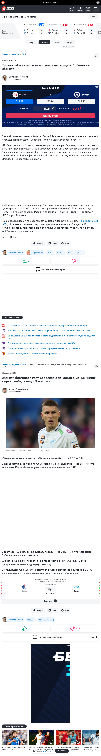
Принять (61, 751)
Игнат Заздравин (18, 389)
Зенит (76, 591)
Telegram (40, 243)
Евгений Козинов (18, 77)
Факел (24, 591)
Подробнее (47, 752)
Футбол (16, 54)
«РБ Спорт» (14, 237)
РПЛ (24, 54)
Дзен (54, 243)
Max (67, 243)
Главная (6, 54)
